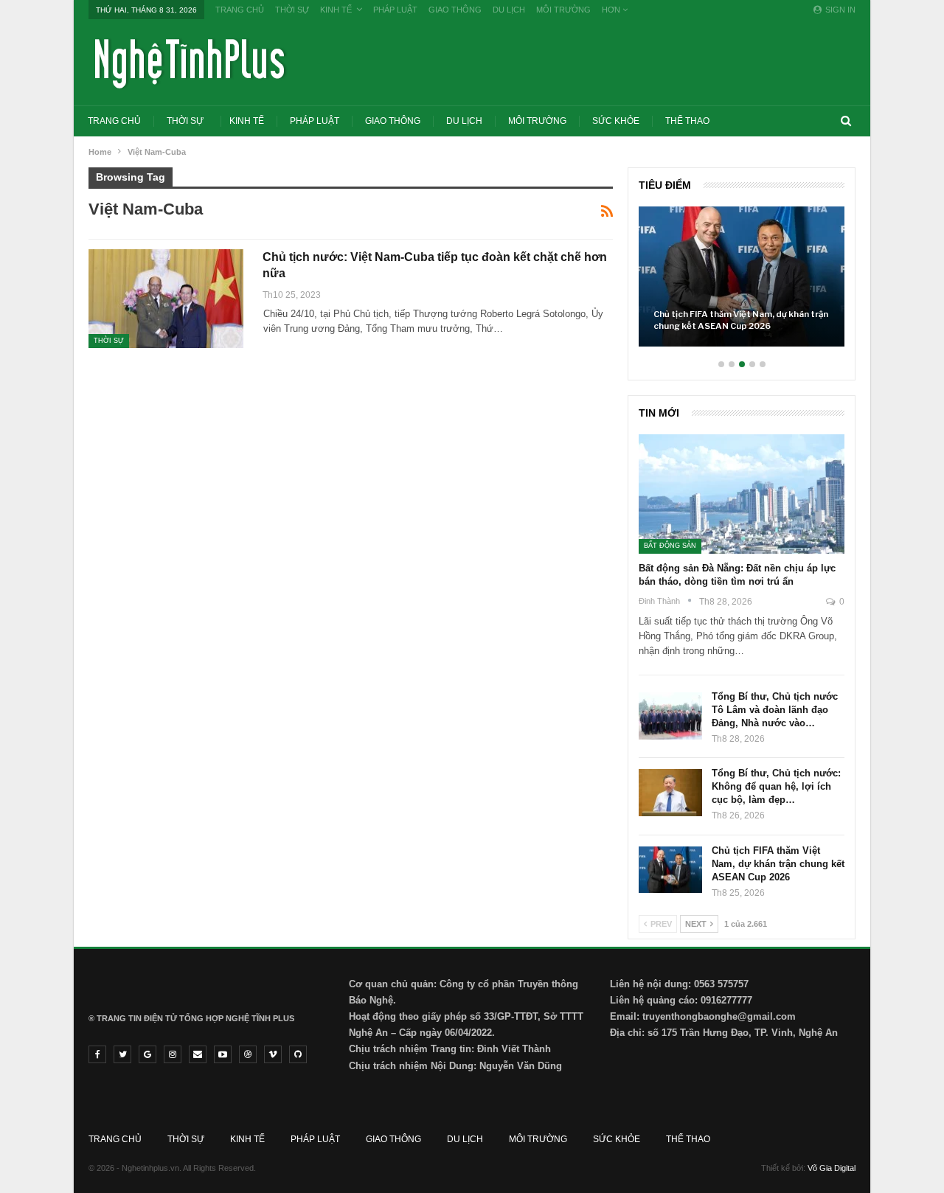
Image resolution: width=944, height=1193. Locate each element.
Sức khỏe (615, 121)
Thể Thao (687, 121)
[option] (741, 283)
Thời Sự (292, 9)
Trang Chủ (239, 9)
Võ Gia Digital (832, 1168)
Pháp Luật (395, 9)
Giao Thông (455, 9)
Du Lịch (509, 9)
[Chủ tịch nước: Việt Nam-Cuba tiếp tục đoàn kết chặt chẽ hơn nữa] (165, 298)
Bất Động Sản (670, 545)
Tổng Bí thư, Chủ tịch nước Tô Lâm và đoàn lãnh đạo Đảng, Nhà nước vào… (775, 709)
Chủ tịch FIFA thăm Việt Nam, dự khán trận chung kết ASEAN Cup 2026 (740, 320)
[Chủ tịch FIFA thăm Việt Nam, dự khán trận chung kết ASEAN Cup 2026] (741, 276)
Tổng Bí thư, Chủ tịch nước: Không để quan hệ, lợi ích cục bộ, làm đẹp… (776, 786)
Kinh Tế (336, 9)
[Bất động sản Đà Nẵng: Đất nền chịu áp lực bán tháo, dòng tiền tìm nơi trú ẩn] (741, 494)
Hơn (612, 9)
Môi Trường (563, 9)
